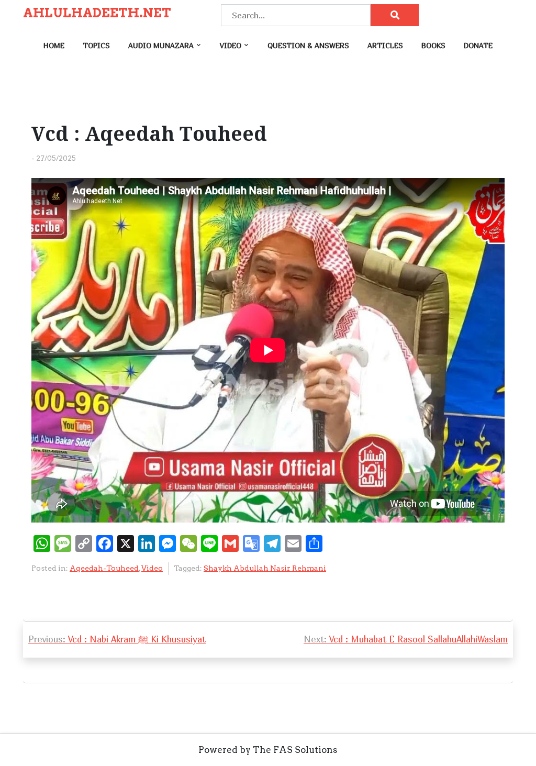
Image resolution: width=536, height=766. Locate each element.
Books (433, 45)
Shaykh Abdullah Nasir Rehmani (265, 568)
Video (230, 45)
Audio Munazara (161, 45)
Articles (385, 45)
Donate (478, 45)
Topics (96, 45)
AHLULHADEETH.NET (97, 13)
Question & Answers (308, 45)
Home (53, 45)
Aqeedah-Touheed (104, 568)
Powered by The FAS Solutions (268, 750)
